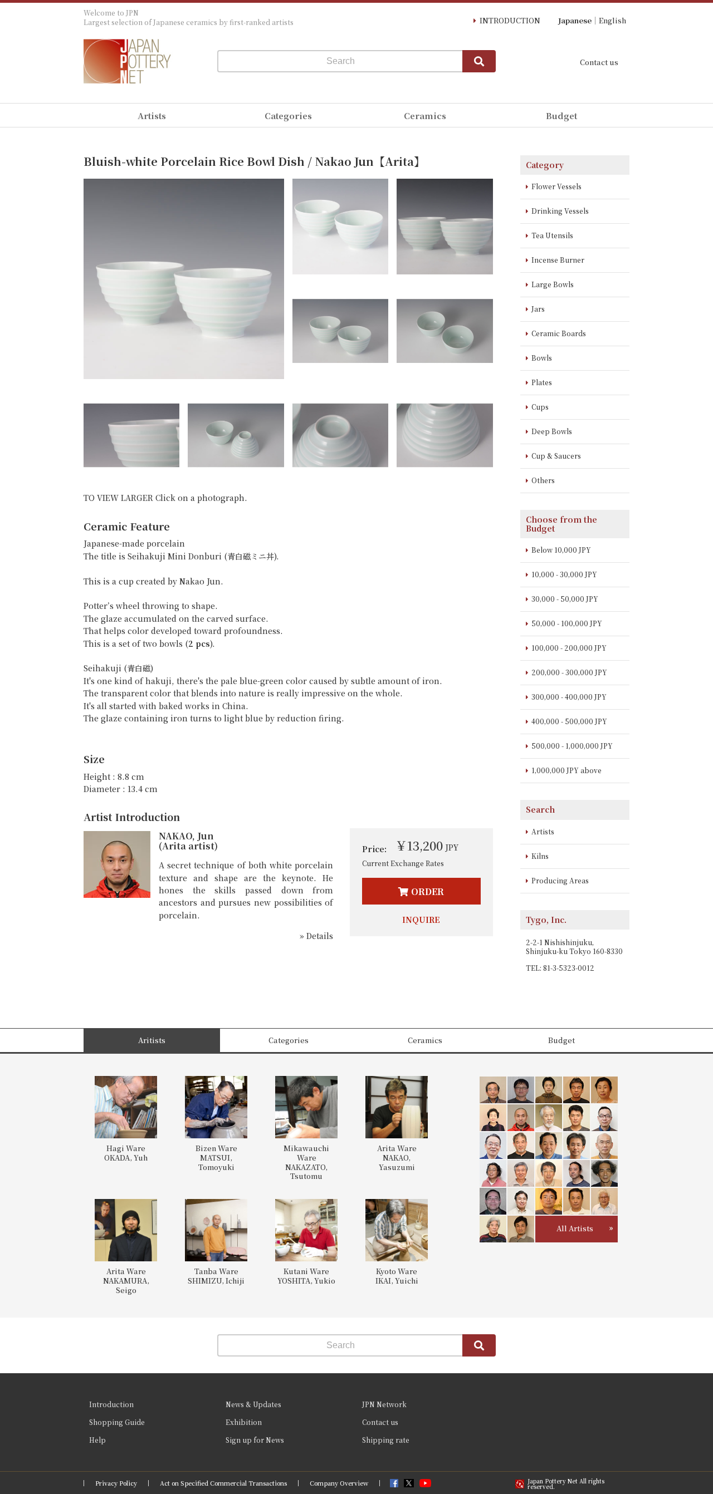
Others (543, 480)
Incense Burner (557, 259)
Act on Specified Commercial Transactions (223, 1483)
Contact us (599, 62)
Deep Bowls (551, 431)
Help (97, 1439)
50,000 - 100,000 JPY (566, 623)
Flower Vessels (556, 186)
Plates (541, 382)
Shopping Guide (117, 1422)
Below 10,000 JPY (561, 549)
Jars (538, 308)
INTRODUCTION (510, 20)
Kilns (540, 856)
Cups (540, 406)
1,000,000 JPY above (566, 770)
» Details (316, 935)
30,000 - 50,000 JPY (564, 598)
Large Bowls (552, 284)
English (612, 20)
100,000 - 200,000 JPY (569, 647)
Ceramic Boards (558, 333)
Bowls (541, 357)
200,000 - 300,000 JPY (569, 672)
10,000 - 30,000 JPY (564, 574)
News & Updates (253, 1404)
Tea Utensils (552, 235)
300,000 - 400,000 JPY (569, 696)
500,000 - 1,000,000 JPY (572, 745)
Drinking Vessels (560, 210)
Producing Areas (560, 880)
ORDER (427, 891)
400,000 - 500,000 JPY (569, 721)
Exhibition (244, 1422)
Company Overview (339, 1483)
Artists (542, 831)
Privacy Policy (116, 1483)
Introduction (111, 1404)
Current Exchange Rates (403, 863)
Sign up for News (255, 1439)
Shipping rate (385, 1439)
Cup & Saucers (556, 455)
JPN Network (384, 1404)
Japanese (575, 20)
